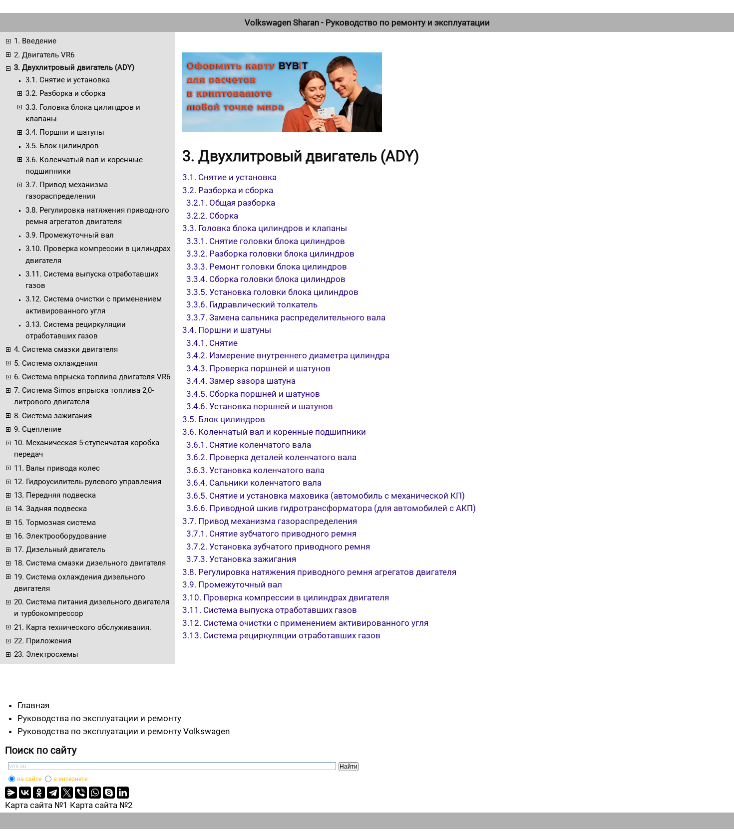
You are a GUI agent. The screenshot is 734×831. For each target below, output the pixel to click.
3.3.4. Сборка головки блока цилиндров (266, 279)
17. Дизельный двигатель (59, 549)
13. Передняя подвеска (55, 495)
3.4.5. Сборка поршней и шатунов (253, 394)
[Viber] (81, 793)
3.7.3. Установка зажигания (241, 559)
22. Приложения (42, 640)
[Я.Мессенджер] (11, 793)
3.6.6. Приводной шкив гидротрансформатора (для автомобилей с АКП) (331, 508)
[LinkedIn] (123, 793)
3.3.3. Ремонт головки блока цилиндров (266, 267)
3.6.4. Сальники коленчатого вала (254, 483)
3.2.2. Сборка (212, 216)
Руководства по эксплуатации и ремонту (99, 718)
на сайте (29, 779)
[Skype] (109, 793)
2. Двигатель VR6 (44, 54)
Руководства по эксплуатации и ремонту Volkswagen (123, 731)
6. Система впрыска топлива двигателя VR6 (92, 376)
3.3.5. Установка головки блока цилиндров (272, 292)
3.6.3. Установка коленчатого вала (255, 470)
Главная (33, 705)
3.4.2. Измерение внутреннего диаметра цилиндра (287, 355)
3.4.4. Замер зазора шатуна (241, 381)
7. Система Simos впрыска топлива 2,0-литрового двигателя (84, 396)
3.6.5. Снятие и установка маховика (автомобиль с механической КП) (325, 496)
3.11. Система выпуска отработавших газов (91, 280)
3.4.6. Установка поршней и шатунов (259, 406)
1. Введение (35, 40)
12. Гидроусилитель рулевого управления (87, 481)
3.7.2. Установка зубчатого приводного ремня (278, 547)
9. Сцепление (37, 429)
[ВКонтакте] (25, 793)
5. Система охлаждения (55, 363)
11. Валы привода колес (57, 468)
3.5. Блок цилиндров (62, 145)
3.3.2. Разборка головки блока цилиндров (270, 254)
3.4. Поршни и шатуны (64, 132)
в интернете (70, 779)
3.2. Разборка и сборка (65, 93)
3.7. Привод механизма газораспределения (66, 190)
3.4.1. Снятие (212, 343)
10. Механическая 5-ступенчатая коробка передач (86, 448)
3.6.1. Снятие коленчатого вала (248, 445)
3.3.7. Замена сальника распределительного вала (285, 317)
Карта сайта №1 (36, 805)
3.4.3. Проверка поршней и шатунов (258, 368)
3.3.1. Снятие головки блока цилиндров (265, 241)
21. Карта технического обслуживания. (82, 627)
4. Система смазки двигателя (66, 349)
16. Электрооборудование (60, 536)
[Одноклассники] (39, 793)
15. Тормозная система (55, 522)
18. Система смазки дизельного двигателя (90, 562)
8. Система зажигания (53, 415)
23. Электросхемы (46, 654)
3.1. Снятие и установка (67, 79)
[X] (67, 793)
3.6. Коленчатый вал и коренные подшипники (84, 165)
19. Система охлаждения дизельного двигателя (79, 582)
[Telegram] (53, 793)
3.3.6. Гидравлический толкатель (252, 304)
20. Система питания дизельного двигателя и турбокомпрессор (91, 607)
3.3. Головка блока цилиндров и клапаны (82, 113)
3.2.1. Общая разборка (230, 203)
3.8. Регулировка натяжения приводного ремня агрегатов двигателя (97, 216)
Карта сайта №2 (101, 805)
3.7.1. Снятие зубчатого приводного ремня (271, 534)
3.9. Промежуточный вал (69, 235)
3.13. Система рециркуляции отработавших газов (75, 330)
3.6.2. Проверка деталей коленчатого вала (271, 457)
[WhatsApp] (95, 793)
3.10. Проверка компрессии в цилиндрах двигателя (97, 254)
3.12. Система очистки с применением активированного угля (93, 304)
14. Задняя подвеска (50, 508)
